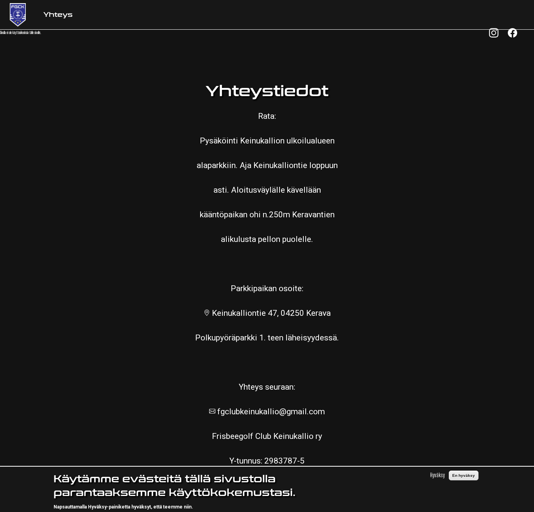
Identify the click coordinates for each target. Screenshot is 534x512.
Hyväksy (437, 474)
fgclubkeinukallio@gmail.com (270, 411)
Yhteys (58, 14)
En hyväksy (463, 475)
